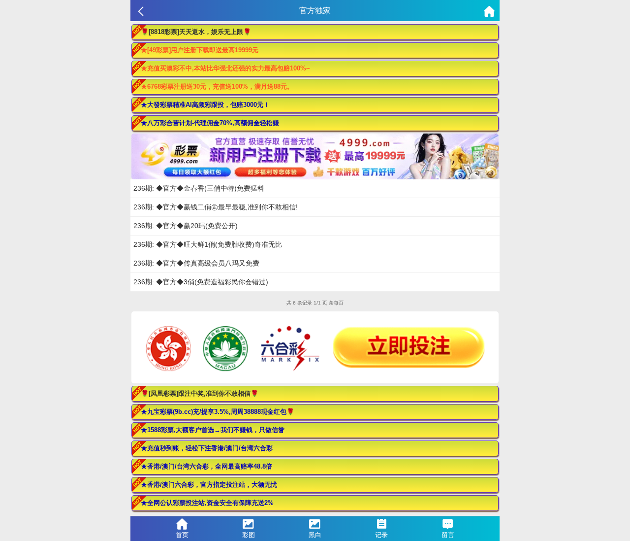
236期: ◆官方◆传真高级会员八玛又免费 (196, 263)
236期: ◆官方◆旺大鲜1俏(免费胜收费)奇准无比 (207, 244)
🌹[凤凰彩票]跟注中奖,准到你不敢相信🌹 (199, 393)
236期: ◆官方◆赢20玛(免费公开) (185, 226)
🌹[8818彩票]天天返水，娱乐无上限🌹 (196, 31)
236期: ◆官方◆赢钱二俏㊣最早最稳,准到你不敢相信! (215, 207)
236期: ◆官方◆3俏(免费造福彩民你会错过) (200, 282)
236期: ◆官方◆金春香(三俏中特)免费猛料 (198, 188)
